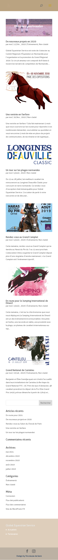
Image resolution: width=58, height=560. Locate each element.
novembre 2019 (13, 460)
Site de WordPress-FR (15, 509)
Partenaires (13, 534)
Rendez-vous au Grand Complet (22, 237)
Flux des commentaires (16, 504)
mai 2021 (10, 452)
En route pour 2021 (14, 415)
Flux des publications (15, 500)
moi (10, 44)
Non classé (43, 44)
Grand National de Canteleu (20, 370)
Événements (32, 44)
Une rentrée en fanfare (17, 114)
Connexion (10, 496)
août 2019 (10, 465)
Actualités (12, 530)
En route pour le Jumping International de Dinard (27, 302)
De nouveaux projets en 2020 (21, 41)
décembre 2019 (13, 456)
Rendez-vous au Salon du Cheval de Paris (24, 424)
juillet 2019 (11, 469)
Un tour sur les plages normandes (23, 170)
